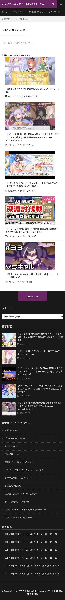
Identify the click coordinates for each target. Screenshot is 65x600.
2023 (7, 558)
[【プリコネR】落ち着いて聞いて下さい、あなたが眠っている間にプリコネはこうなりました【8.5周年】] (9, 340)
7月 (35, 534)
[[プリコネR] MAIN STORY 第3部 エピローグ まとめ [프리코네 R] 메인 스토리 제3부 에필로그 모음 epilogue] (9, 391)
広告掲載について (36, 12)
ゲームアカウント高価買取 (17, 502)
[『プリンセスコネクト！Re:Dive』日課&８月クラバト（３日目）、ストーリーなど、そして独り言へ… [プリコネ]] (9, 374)
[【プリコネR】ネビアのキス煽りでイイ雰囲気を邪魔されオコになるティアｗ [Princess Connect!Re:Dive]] (9, 409)
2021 (7, 574)
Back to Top (32, 297)
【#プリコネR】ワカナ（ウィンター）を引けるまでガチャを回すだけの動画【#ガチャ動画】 (33, 184)
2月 (16, 534)
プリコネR (31, 145)
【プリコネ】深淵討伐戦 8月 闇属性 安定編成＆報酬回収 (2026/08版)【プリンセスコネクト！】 (32, 230)
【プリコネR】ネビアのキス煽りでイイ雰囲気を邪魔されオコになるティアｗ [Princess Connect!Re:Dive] (39, 406)
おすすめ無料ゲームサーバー (18, 478)
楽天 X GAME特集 (13, 486)
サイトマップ (54, 12)
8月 (39, 534)
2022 (7, 566)
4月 (23, 534)
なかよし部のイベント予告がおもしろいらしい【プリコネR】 (33, 90)
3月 (20, 534)
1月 (12, 534)
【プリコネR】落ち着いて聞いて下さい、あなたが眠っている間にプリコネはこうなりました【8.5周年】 (40, 337)
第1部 (29, 282)
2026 (7, 534)
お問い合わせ (18, 12)
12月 (57, 542)
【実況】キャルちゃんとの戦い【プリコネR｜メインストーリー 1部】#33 (33, 276)
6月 (31, 534)
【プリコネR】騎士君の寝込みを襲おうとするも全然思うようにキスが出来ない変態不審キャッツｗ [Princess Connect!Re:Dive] (33, 137)
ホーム (4, 12)
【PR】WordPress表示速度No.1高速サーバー (25, 510)
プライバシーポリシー (15, 439)
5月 (27, 534)
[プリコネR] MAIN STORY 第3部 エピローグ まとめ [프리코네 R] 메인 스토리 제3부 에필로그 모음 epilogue (39, 389)
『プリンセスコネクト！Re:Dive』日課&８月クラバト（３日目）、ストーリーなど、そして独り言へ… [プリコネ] (40, 371)
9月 (42, 542)
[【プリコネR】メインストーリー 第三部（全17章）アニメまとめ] (9, 357)
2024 (7, 550)
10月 (47, 542)
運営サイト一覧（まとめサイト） (20, 462)
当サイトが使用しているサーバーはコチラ (24, 470)
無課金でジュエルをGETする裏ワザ (21, 494)
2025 (7, 542)
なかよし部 (33, 96)
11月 (52, 542)
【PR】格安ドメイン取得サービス (20, 518)
